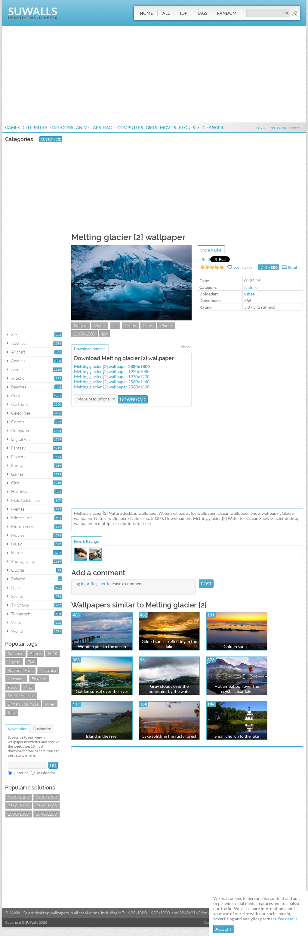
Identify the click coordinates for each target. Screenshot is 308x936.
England (39, 678)
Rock (12, 687)
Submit (296, 127)
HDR (52, 653)
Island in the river (102, 736)
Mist (28, 687)
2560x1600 (46, 805)
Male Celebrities (26, 500)
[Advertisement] (154, 74)
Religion (18, 578)
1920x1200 (46, 797)
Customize (51, 139)
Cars (15, 395)
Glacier (14, 661)
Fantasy (18, 447)
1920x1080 (18, 797)
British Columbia (23, 703)
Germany (16, 678)
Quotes (18, 570)
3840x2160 (46, 814)
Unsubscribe (45, 773)
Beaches (18, 386)
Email (292, 267)
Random (226, 13)
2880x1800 (18, 814)
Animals (18, 360)
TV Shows (20, 604)
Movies (168, 127)
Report (186, 346)
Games (12, 127)
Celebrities (35, 127)
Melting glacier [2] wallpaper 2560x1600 (111, 386)
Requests (189, 127)
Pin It (205, 259)
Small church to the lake (236, 736)
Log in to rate (212, 267)
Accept (223, 928)
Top (183, 13)
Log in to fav (242, 267)
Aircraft (18, 351)
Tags (202, 13)
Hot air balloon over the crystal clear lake (236, 689)
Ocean (130, 325)
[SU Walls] (32, 17)
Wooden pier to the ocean (102, 646)
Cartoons (61, 127)
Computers (130, 127)
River (50, 703)
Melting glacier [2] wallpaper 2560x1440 (111, 381)
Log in (79, 583)
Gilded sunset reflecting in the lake (169, 644)
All (166, 13)
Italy (12, 712)
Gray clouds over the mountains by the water (169, 689)
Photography (23, 561)
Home (146, 13)
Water (100, 325)
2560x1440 (18, 805)
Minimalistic (21, 517)
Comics (17, 421)
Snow (148, 325)
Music (16, 543)
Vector (17, 622)
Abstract (103, 127)
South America (21, 695)
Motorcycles (22, 526)
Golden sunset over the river (102, 691)
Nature (17, 552)
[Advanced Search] (294, 13)
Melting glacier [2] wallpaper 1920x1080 (111, 371)
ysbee (249, 293)
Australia (48, 670)
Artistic (17, 378)
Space (16, 587)
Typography (21, 613)
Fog (30, 661)
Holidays (19, 491)
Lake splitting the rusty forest (169, 736)
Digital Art (20, 439)
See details (287, 918)
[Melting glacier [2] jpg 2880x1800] (131, 318)
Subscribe (20, 773)
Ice (115, 325)
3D (14, 334)
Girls (151, 127)
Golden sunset (236, 646)
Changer (212, 127)
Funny (17, 465)
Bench (35, 653)
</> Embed (268, 267)
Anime (83, 127)
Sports (17, 596)
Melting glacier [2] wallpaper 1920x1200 (111, 376)
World (17, 631)
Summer (15, 653)
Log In (260, 127)
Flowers (18, 456)
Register (278, 127)
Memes (17, 508)
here (31, 755)
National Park (20, 670)
